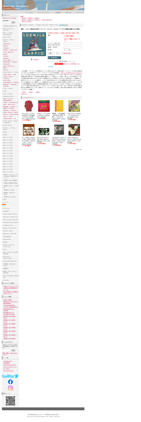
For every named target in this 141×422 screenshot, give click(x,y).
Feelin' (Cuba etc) (10, 50)
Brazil (5, 46)
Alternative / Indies (11, 72)
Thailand (6, 64)
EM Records (7, 239)
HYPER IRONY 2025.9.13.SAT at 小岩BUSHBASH (10, 301)
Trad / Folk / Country (8, 77)
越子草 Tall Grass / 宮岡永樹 (10, 272)
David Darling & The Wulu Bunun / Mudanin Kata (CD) (43, 139)
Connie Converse (76, 73)
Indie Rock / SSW (9, 74)
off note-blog (8, 370)
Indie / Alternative (10, 102)
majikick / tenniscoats (7, 257)
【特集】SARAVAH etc (10, 26)
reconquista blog (9, 365)
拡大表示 (35, 59)
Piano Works (7, 125)
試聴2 (31, 92)
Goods (5, 134)
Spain (5, 54)
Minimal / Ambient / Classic (10, 85)
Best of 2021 (8, 161)
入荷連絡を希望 (67, 53)
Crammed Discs (8, 225)
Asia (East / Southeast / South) (10, 61)
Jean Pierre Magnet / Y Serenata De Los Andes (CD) (74, 115)
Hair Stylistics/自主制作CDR (10, 253)
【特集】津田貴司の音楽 (10, 183)
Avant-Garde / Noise (10, 112)
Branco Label (8, 231)
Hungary (6, 58)
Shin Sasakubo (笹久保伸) (11, 276)
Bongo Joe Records (9, 228)
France (5, 56)
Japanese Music (8, 96)
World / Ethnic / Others (9, 40)
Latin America (8, 52)
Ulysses (6, 280)
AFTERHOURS (7, 236)
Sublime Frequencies (10, 217)
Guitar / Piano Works (11, 114)
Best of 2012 (8, 137)
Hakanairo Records (9, 233)
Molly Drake (65, 73)
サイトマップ (79, 12)
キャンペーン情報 (8, 283)
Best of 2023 (8, 166)
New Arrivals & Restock (8, 29)
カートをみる (29, 12)
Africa (5, 70)
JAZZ (4, 91)
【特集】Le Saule (8, 190)
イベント (5, 202)
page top (78, 149)
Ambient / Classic (9, 110)
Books (5, 132)
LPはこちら (24, 94)
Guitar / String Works (9, 128)
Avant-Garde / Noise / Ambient (10, 121)
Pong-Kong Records (9, 261)
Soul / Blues (8, 93)
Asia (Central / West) (9, 66)
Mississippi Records (10, 219)
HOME (22, 16)
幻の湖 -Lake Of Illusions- (8, 245)
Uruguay (6, 48)
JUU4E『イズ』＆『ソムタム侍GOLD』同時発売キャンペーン (10, 176)
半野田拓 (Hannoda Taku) (9, 264)
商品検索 (6, 20)
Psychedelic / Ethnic (11, 82)
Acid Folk (6, 37)
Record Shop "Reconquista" (16, 6)
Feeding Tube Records (11, 222)
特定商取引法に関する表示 (52, 414)
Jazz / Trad (7, 116)
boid (4, 249)
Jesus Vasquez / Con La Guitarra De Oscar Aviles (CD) (74, 139)
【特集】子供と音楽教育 (10, 180)
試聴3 (38, 92)
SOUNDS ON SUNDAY (9, 338)
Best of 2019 (8, 156)
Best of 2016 (8, 148)
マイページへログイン (44, 12)
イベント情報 (7, 296)
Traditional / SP (9, 118)
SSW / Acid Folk (9, 104)
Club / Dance (8, 88)
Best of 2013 (8, 140)
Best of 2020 (8, 158)
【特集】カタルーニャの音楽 (10, 186)
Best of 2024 (8, 169)
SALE (4, 199)
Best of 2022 (8, 164)
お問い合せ (68, 12)
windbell (6, 211)
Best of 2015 (8, 145)
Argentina (6, 43)
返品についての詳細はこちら (72, 63)
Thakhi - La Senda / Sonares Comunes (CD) (43, 115)
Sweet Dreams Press (10, 214)
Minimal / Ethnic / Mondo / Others (10, 107)
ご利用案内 (57, 12)
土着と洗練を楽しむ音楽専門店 (11, 8)
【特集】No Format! (9, 197)
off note (6, 208)
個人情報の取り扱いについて (35, 414)
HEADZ (5, 242)
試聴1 (24, 92)
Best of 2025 (8, 172)
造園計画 (5, 268)
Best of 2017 (8, 150)
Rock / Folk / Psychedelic (8, 33)
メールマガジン (8, 342)
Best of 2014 (8, 142)
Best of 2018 (8, 153)
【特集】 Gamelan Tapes (8, 193)
